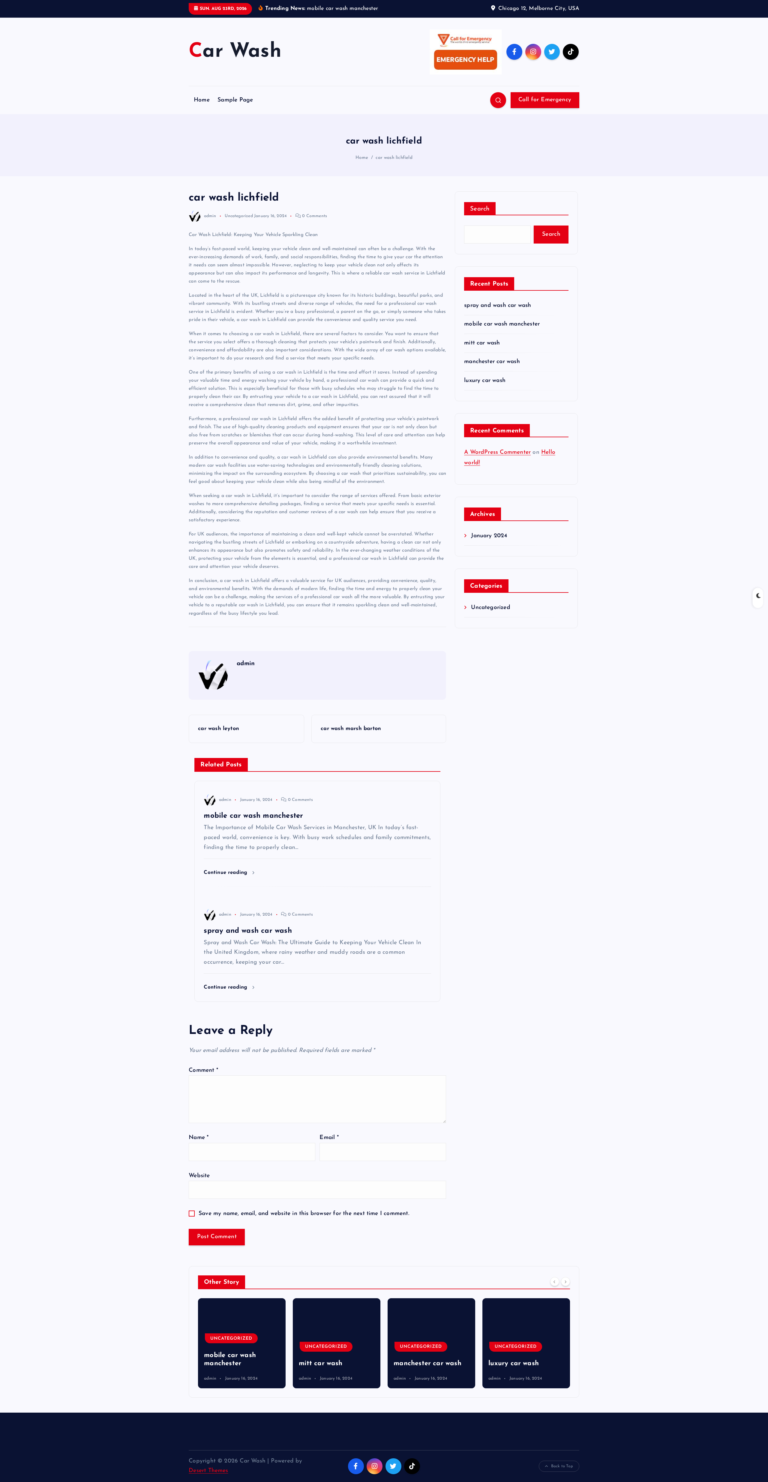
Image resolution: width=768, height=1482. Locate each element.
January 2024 (489, 536)
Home (202, 100)
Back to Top (562, 1466)
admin (210, 216)
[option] (242, 1343)
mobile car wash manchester (502, 324)
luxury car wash (485, 380)
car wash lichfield (394, 158)
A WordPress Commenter (497, 452)
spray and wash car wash (497, 305)
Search (480, 209)
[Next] (565, 1281)
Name (198, 1138)
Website (199, 1176)
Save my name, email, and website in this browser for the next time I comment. (304, 1214)
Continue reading (226, 872)
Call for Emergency (544, 100)
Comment (203, 1070)
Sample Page (235, 100)
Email (329, 1138)
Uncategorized (239, 216)
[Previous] (554, 1281)
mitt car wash (482, 343)
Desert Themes (208, 1471)
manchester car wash (492, 362)
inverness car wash (518, 1363)
